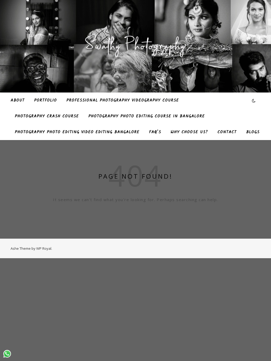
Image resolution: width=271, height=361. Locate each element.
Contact (227, 132)
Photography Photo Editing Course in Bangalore (146, 116)
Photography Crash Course (47, 116)
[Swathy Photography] (135, 43)
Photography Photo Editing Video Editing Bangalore (77, 132)
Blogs (253, 132)
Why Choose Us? (189, 132)
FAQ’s (155, 132)
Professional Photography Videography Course (122, 100)
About (18, 100)
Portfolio (45, 100)
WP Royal (43, 248)
